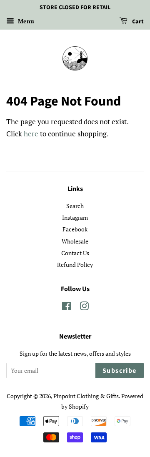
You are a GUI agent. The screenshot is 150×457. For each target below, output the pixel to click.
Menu (25, 21)
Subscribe (119, 370)
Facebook (75, 229)
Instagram (75, 217)
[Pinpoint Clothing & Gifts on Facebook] (66, 307)
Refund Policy (75, 265)
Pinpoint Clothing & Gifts (86, 396)
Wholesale (75, 241)
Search (75, 206)
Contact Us (75, 253)
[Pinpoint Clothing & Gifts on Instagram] (84, 307)
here (31, 133)
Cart (137, 22)
